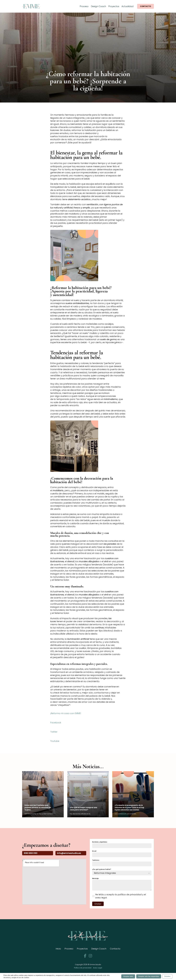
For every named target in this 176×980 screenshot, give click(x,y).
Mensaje (95, 878)
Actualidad (127, 6)
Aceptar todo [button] (128, 976)
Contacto (145, 6)
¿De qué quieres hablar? (101, 869)
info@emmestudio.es (69, 853)
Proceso (84, 6)
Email (94, 851)
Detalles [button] (167, 976)
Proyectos (113, 6)
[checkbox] (93, 896)
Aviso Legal (97, 968)
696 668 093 (30, 853)
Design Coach (98, 6)
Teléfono (95, 860)
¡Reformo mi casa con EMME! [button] (65, 713)
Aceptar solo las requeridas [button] (148, 976)
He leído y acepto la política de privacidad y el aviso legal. (120, 896)
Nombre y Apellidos (99, 842)
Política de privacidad (82, 968)
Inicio (58, 948)
